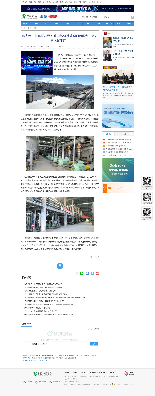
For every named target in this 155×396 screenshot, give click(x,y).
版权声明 (102, 372)
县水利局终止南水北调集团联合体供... (119, 139)
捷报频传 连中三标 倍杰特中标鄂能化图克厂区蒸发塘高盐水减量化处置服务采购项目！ (55, 298)
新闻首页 (26, 24)
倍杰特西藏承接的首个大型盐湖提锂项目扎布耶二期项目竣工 (45, 294)
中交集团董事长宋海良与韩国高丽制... (119, 149)
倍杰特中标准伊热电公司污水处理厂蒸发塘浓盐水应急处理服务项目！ (49, 304)
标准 (75, 2)
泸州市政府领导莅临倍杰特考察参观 (37, 308)
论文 (70, 2)
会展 (84, 2)
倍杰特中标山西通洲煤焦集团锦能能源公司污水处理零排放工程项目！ (49, 314)
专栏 (34, 2)
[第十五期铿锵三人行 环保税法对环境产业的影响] (118, 71)
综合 (36, 24)
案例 (93, 2)
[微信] (81, 272)
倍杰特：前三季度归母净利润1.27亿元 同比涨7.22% (42, 311)
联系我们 (66, 372)
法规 (66, 2)
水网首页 (24, 2)
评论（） (62, 46)
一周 (131, 134)
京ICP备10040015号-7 (104, 384)
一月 (124, 134)
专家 (79, 2)
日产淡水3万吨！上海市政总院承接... (119, 155)
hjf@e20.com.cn (74, 382)
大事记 (75, 372)
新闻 (30, 2)
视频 (44, 2)
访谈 (118, 24)
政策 (61, 2)
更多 (132, 33)
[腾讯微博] (92, 272)
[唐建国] (107, 37)
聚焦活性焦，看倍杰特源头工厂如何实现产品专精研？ (43, 284)
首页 (24, 28)
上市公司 (55, 2)
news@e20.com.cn (121, 188)
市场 (56, 24)
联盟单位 (83, 372)
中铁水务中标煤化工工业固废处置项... (119, 142)
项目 (67, 24)
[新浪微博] (97, 272)
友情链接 (93, 372)
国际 (98, 24)
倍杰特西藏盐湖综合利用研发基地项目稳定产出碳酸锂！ (44, 287)
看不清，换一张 (42, 344)
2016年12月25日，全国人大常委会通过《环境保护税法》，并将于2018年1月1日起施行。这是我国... (118, 95)
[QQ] (87, 272)
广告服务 (111, 372)
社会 (87, 24)
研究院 (49, 2)
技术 (77, 24)
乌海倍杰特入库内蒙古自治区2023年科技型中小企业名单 (44, 301)
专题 (39, 2)
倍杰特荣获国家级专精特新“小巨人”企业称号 (40, 291)
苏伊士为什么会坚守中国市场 (116, 146)
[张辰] (107, 50)
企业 (88, 2)
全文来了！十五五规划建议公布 (117, 152)
